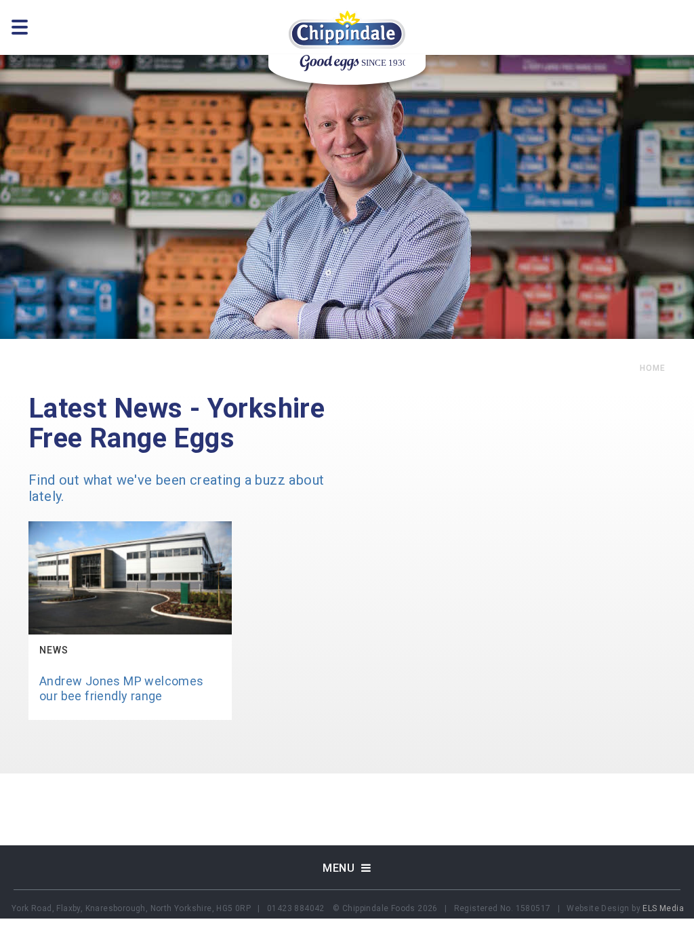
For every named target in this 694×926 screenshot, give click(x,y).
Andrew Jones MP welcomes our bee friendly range (121, 688)
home (653, 368)
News (53, 650)
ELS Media (663, 908)
